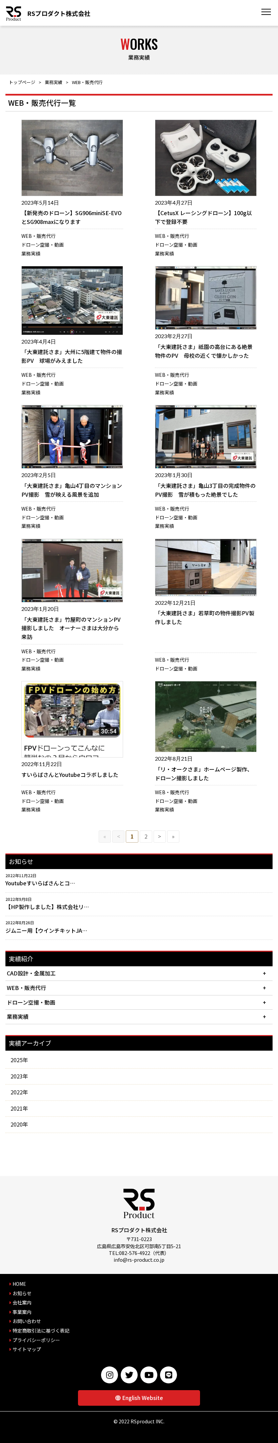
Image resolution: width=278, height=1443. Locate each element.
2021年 (19, 1108)
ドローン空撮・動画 (42, 244)
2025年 (19, 1060)
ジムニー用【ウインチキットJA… (46, 930)
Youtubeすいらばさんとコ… (40, 883)
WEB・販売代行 (38, 235)
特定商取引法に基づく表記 (41, 1330)
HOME (19, 1283)
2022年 (19, 1092)
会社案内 (22, 1302)
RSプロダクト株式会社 (58, 13)
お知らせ (22, 1293)
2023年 (19, 1076)
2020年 (19, 1124)
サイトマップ (27, 1349)
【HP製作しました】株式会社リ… (47, 907)
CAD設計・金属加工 (31, 973)
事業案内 (22, 1311)
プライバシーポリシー (36, 1340)
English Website (142, 1398)
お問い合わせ (27, 1321)
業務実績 (53, 82)
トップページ (22, 82)
